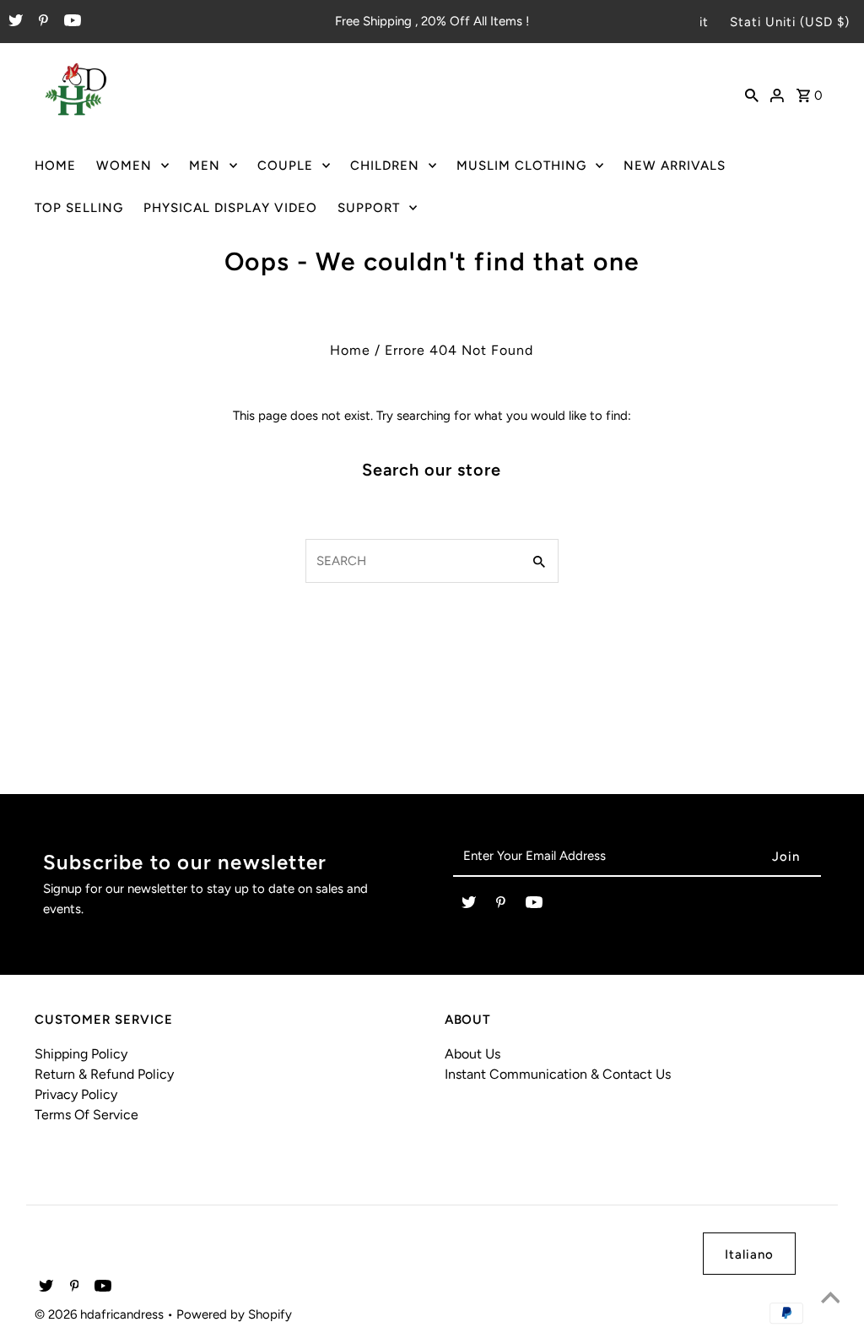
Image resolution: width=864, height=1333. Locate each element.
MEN (204, 165)
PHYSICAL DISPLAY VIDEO (230, 207)
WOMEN (124, 165)
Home (350, 350)
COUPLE (285, 165)
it (704, 22)
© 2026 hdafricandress (101, 1314)
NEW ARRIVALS (675, 165)
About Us (472, 1054)
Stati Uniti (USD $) (790, 22)
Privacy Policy (76, 1094)
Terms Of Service (86, 1115)
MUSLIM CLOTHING (521, 165)
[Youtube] (70, 22)
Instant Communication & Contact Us (558, 1074)
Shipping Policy (81, 1054)
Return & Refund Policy (104, 1074)
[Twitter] (13, 22)
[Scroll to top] (830, 1299)
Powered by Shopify (234, 1314)
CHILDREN (384, 165)
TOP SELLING (79, 207)
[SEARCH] (752, 93)
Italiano (749, 1254)
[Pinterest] (41, 22)
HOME (55, 165)
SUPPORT (369, 207)
